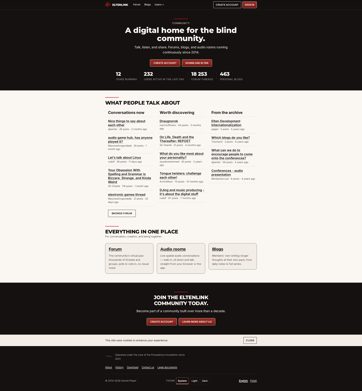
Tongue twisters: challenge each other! (180, 175)
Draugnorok (169, 121)
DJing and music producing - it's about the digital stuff (182, 192)
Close (250, 340)
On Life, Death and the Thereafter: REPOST (177, 139)
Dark (205, 380)
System (182, 380)
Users (158, 4)
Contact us (148, 367)
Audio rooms (173, 249)
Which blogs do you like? (230, 137)
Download (132, 367)
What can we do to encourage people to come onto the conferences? (232, 154)
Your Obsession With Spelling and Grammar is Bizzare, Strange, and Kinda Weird (129, 176)
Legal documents (167, 367)
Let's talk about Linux (124, 157)
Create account (227, 4)
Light (194, 380)
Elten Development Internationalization (226, 123)
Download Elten (197, 63)
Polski (253, 380)
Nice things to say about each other (126, 123)
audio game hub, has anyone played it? (130, 139)
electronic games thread (126, 194)
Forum (136, 4)
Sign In (249, 4)
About (108, 367)
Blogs (147, 4)
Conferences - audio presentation (227, 172)
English (243, 380)
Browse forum (122, 213)
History (119, 367)
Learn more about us (197, 321)
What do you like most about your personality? (182, 155)
